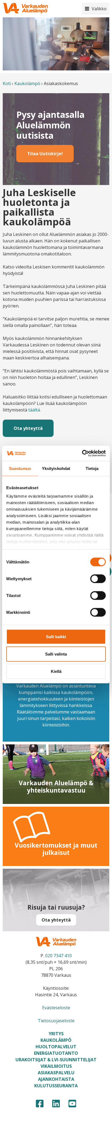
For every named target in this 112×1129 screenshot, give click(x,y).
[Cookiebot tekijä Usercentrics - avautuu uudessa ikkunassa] (82, 453)
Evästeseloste (56, 1008)
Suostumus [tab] (20, 468)
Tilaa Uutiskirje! (45, 154)
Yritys (56, 1034)
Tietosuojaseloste (56, 1021)
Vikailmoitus (56, 1066)
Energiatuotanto (56, 1053)
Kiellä (56, 671)
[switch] (98, 578)
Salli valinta (56, 653)
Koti (7, 83)
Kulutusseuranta (56, 1086)
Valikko (99, 9)
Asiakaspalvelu (56, 1073)
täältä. (34, 410)
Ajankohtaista (56, 1079)
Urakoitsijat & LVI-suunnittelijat (56, 1060)
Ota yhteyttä (28, 428)
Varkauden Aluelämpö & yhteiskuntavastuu (56, 786)
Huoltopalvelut (56, 1047)
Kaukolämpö (27, 83)
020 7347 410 (58, 956)
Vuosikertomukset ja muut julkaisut (56, 849)
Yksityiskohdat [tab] (56, 468)
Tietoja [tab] (92, 468)
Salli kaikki (56, 636)
